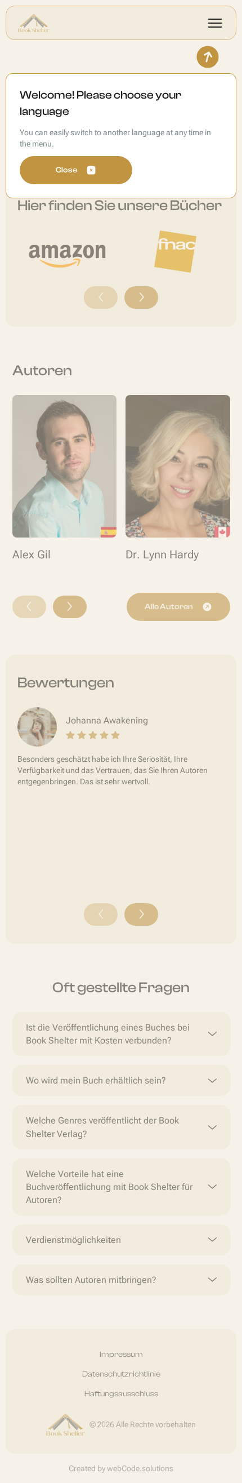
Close (66, 170)
